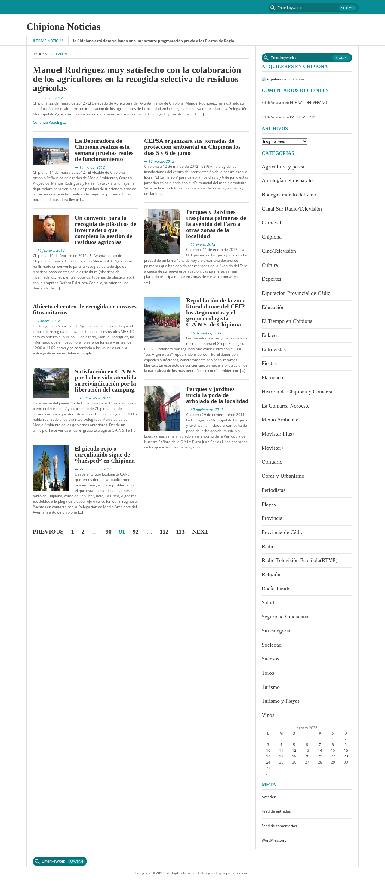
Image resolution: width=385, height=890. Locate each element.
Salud (268, 602)
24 (268, 762)
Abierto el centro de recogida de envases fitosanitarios (85, 309)
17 (268, 756)
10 (268, 750)
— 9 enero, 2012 (46, 320)
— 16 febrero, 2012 (49, 250)
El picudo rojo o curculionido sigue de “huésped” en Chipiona (105, 454)
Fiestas (269, 363)
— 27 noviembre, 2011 (93, 469)
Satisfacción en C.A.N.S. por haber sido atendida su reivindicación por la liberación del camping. (106, 380)
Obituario (272, 462)
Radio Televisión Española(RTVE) (299, 560)
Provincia (272, 518)
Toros (268, 673)
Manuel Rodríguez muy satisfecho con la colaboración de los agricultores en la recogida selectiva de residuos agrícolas (137, 79)
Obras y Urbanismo (283, 476)
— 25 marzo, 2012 (48, 98)
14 (320, 750)
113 (180, 531)
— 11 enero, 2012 (200, 244)
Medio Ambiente (280, 420)
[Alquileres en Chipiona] (283, 78)
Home (37, 54)
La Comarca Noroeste (286, 406)
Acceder (269, 796)
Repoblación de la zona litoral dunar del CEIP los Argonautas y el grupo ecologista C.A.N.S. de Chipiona (216, 312)
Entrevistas (274, 349)
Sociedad (272, 645)
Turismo (271, 687)
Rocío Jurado (276, 589)
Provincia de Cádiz (282, 532)
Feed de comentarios (279, 825)
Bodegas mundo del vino (289, 195)
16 (346, 750)
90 (109, 531)
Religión (271, 574)
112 (164, 531)
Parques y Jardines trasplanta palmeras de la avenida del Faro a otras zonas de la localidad (216, 223)
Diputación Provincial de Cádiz (296, 293)
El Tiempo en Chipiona (287, 321)
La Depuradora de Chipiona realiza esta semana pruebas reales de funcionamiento (104, 149)
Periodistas (273, 490)
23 (346, 756)
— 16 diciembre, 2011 (92, 398)
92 (136, 531)
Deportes (271, 279)
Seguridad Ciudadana (285, 617)
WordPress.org (274, 840)
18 (281, 756)
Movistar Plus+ (278, 434)
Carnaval (271, 223)
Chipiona (272, 237)
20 (307, 756)
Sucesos (270, 659)
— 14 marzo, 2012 (90, 167)
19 (294, 756)
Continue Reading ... (49, 122)
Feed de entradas (276, 811)
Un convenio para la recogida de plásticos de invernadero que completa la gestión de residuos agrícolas (105, 229)
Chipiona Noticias (63, 26)
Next (200, 531)
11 (281, 750)
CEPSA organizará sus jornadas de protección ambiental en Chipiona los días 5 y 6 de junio (192, 146)
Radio (268, 546)
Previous (48, 531)
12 (294, 750)
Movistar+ (273, 448)
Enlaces (270, 335)
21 (320, 756)
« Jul (265, 773)
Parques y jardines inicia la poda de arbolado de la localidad (217, 395)
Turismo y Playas (281, 701)
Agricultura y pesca (283, 167)
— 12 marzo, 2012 (159, 161)
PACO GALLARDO (304, 117)
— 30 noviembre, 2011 (204, 409)
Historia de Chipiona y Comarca (297, 392)
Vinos (268, 715)
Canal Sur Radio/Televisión (292, 209)
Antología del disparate (287, 180)
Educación (273, 307)
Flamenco (272, 377)
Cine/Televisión (279, 251)
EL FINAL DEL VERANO (308, 102)
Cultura (270, 265)
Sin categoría (276, 631)
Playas (269, 504)
